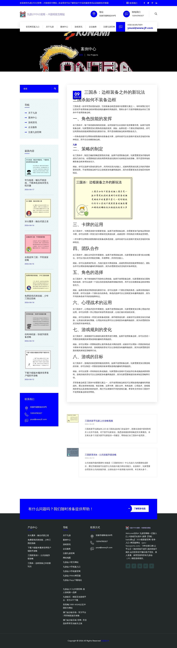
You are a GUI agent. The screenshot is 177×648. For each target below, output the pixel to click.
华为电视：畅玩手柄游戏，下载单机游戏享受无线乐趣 (37, 183)
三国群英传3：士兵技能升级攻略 (100, 454)
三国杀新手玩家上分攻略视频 (99, 420)
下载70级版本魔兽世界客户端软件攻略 (37, 374)
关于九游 (50, 26)
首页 (81, 55)
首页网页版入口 (32, 26)
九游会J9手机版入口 (71, 566)
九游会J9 (105, 640)
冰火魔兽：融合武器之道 (37, 221)
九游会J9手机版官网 (71, 571)
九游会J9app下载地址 (72, 580)
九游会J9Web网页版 (72, 575)
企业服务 (93, 26)
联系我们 (133, 3)
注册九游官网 (109, 26)
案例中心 (64, 26)
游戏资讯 (78, 26)
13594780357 (138, 15)
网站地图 (67, 557)
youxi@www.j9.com (140, 28)
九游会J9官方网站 (71, 562)
